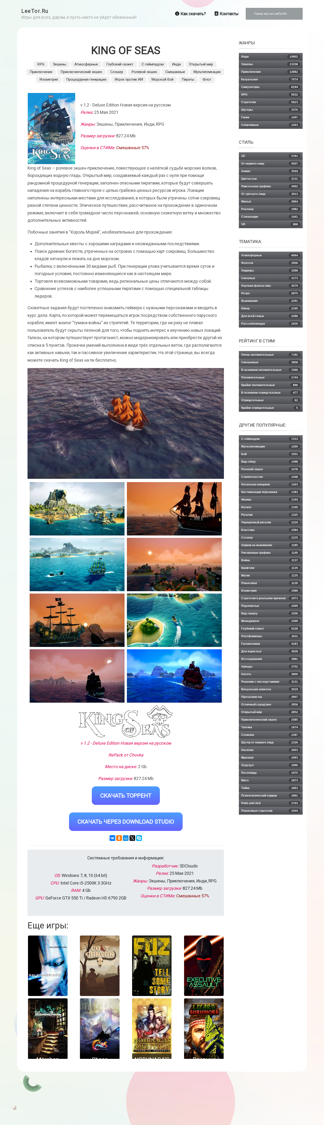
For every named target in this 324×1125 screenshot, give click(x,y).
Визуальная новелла (269, 689)
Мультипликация (207, 72)
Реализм (269, 209)
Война (269, 560)
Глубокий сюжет (119, 64)
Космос (269, 507)
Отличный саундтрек (269, 704)
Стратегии (269, 102)
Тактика (269, 727)
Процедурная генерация (86, 79)
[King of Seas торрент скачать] (174, 509)
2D (269, 156)
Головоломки (269, 643)
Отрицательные (269, 400)
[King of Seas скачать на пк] (77, 564)
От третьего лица (269, 194)
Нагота (269, 674)
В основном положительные (269, 370)
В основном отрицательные (269, 392)
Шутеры (269, 109)
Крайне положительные (269, 385)
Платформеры (269, 636)
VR (269, 224)
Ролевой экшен (144, 72)
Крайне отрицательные (269, 408)
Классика (269, 530)
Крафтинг (269, 568)
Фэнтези (269, 263)
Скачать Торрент (125, 795)
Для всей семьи (269, 316)
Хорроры (269, 270)
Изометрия (48, 79)
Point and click (269, 803)
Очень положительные (269, 354)
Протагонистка (269, 697)
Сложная (269, 735)
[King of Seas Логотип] (125, 721)
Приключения (41, 72)
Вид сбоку (269, 461)
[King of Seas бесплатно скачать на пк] (77, 509)
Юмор (269, 308)
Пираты (188, 79)
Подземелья (269, 606)
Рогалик (269, 514)
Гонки (269, 117)
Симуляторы (269, 87)
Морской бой (162, 79)
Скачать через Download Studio (126, 821)
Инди (176, 64)
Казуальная (269, 79)
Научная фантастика (269, 285)
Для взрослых (269, 651)
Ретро (269, 293)
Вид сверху (269, 613)
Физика (269, 499)
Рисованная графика (269, 552)
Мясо (269, 780)
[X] (132, 838)
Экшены (59, 64)
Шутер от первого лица (269, 742)
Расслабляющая (269, 323)
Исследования (269, 659)
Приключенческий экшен (81, 72)
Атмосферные (86, 64)
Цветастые (269, 178)
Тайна (269, 788)
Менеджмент (269, 621)
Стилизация (269, 216)
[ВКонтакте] (112, 838)
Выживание (269, 301)
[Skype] (139, 838)
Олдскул (269, 765)
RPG (40, 64)
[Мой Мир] (126, 838)
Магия (269, 575)
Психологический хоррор (269, 795)
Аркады (269, 666)
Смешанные (175, 72)
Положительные (269, 377)
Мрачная (269, 757)
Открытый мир (201, 64)
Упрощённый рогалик (269, 522)
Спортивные (269, 125)
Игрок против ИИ (129, 79)
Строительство (269, 477)
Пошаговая (269, 583)
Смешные (269, 278)
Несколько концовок (269, 484)
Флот (207, 79)
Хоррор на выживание (269, 545)
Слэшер (116, 72)
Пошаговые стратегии (269, 810)
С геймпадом (153, 64)
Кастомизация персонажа (269, 492)
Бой (269, 454)
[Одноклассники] (119, 838)
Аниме (269, 171)
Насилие (269, 750)
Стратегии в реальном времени (269, 598)
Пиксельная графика (269, 186)
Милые (269, 201)
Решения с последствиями (269, 681)
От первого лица (269, 163)
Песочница (269, 773)
